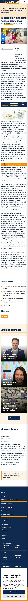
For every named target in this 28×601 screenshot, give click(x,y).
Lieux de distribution (7, 507)
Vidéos (4, 538)
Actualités (5, 524)
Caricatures (6, 566)
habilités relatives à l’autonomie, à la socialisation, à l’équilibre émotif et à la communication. (13, 179)
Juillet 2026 (6, 305)
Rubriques (20, 378)
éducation (5, 316)
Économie (5, 530)
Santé (16, 547)
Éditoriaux (18, 566)
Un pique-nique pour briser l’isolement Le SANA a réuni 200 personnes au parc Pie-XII (14, 293)
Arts (4, 555)
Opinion (5, 31)
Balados (4, 535)
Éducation (6, 545)
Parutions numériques (7, 514)
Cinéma (5, 557)
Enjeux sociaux (13, 9)
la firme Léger (18, 87)
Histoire (5, 559)
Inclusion (5, 378)
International (5, 532)
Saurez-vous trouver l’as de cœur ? (14, 298)
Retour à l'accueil (14, 418)
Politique (23, 9)
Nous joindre (4, 511)
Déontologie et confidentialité (9, 499)
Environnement (6, 527)
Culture (4, 552)
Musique (17, 557)
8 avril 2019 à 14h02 (6, 438)
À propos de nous (6, 496)
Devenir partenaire (6, 503)
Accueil (3, 9)
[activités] (14, 106)
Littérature (18, 555)
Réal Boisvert (8, 23)
